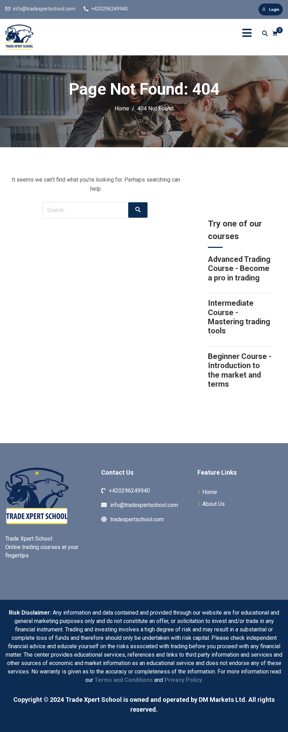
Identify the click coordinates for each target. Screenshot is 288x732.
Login (274, 9)
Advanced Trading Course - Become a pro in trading (239, 268)
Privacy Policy (183, 680)
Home (209, 492)
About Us (213, 504)
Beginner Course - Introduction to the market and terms (239, 370)
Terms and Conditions (123, 680)
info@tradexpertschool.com (44, 9)
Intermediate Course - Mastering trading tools (239, 317)
